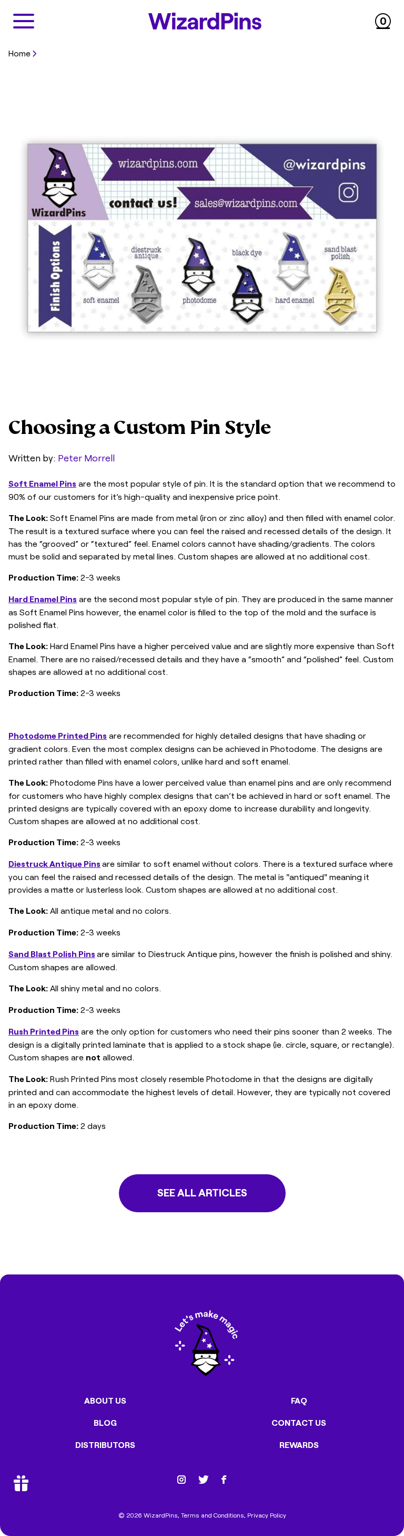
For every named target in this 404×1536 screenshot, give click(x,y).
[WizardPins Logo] (204, 21)
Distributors (105, 1445)
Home (19, 53)
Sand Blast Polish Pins (51, 954)
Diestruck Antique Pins (54, 863)
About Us (105, 1400)
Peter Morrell (86, 457)
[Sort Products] (11, 69)
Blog (105, 1422)
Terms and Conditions (212, 1515)
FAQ (299, 1400)
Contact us (298, 1422)
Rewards (299, 1445)
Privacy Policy (266, 1515)
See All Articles (202, 1192)
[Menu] (23, 21)
